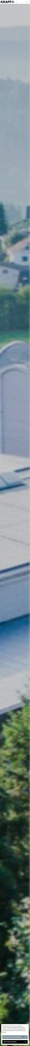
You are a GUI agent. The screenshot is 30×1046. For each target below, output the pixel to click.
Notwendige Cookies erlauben (12, 1037)
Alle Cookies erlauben (10, 1041)
